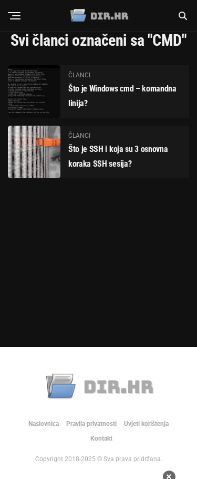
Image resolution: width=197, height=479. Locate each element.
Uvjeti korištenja (146, 423)
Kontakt (101, 438)
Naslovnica (43, 423)
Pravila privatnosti (91, 423)
